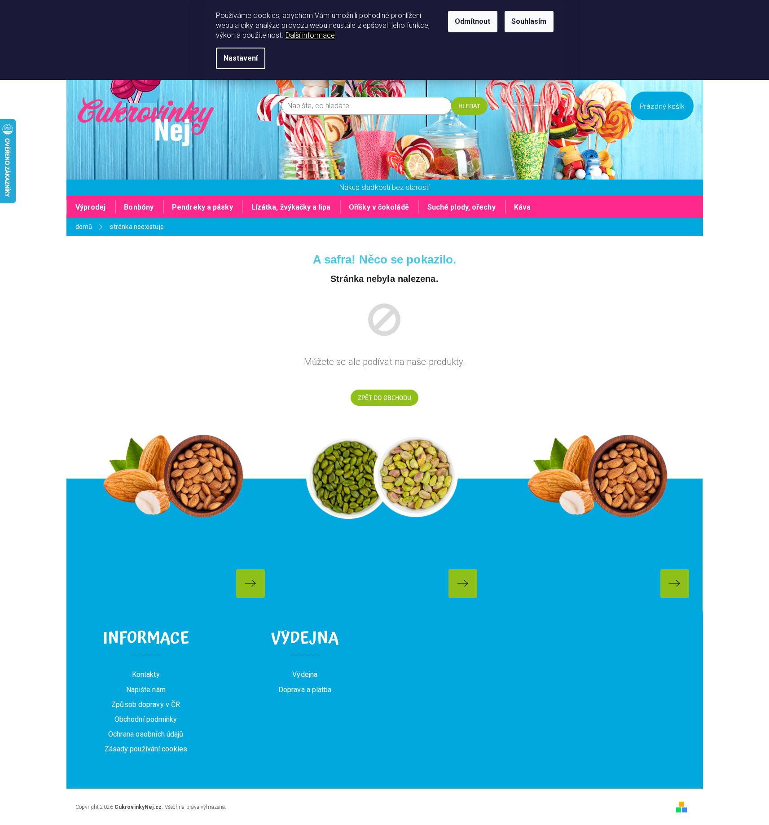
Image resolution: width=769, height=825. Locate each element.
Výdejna (304, 674)
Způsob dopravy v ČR (145, 704)
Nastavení (241, 58)
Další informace (310, 35)
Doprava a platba (305, 689)
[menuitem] (90, 207)
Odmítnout (473, 21)
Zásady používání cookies (146, 749)
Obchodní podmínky (145, 719)
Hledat (469, 106)
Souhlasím (529, 21)
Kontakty (146, 674)
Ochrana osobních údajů (145, 734)
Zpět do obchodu (385, 397)
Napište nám (146, 689)
